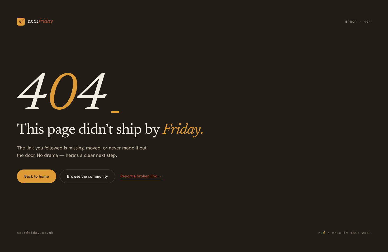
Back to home (36, 176)
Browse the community (87, 176)
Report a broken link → (141, 176)
